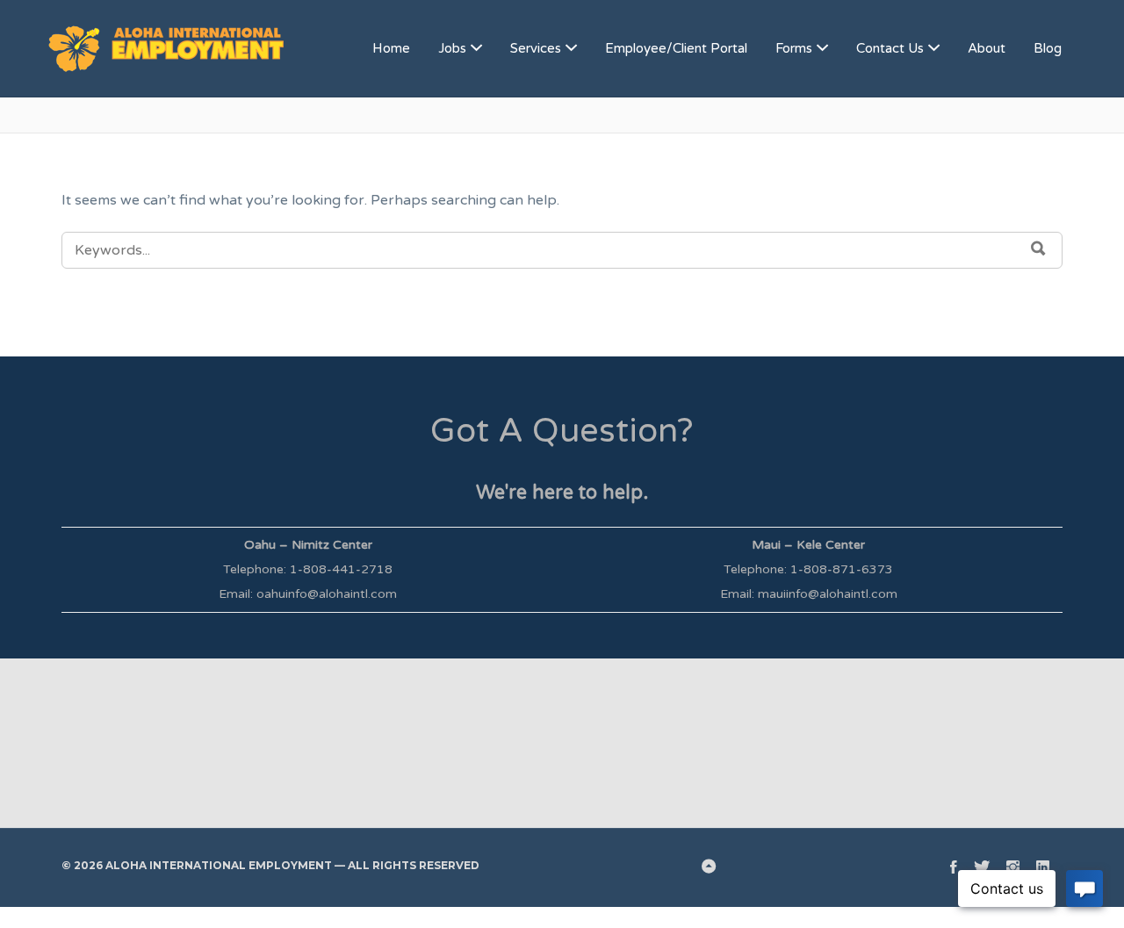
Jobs (452, 48)
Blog (1048, 48)
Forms (793, 48)
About (986, 48)
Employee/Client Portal (676, 48)
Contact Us (890, 48)
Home (391, 48)
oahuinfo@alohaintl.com (326, 593)
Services (535, 48)
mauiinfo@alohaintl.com (827, 593)
